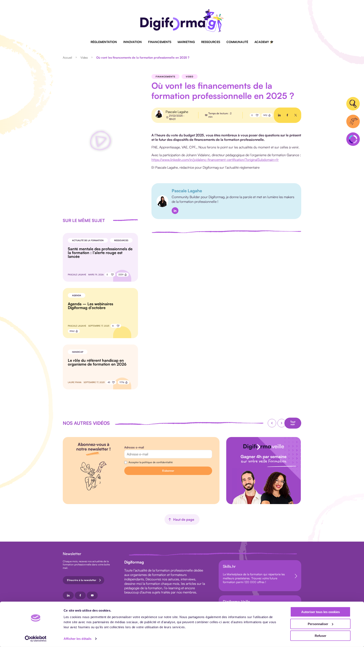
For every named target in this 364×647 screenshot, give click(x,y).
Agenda (76, 295)
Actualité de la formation (88, 240)
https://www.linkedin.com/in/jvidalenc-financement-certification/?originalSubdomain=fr (215, 159)
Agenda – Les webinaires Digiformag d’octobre (90, 305)
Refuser (320, 636)
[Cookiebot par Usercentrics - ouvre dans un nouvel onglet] (35, 639)
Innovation (132, 42)
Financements (159, 42)
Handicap (77, 352)
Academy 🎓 (263, 42)
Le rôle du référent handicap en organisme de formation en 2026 (97, 362)
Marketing (186, 42)
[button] (100, 141)
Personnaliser (318, 623)
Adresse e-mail (134, 447)
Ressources (210, 42)
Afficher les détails (77, 638)
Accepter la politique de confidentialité (150, 462)
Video (84, 57)
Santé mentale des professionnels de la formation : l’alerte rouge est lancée (100, 252)
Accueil (67, 57)
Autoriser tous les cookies (320, 612)
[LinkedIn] (175, 210)
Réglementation (104, 42)
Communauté (237, 42)
